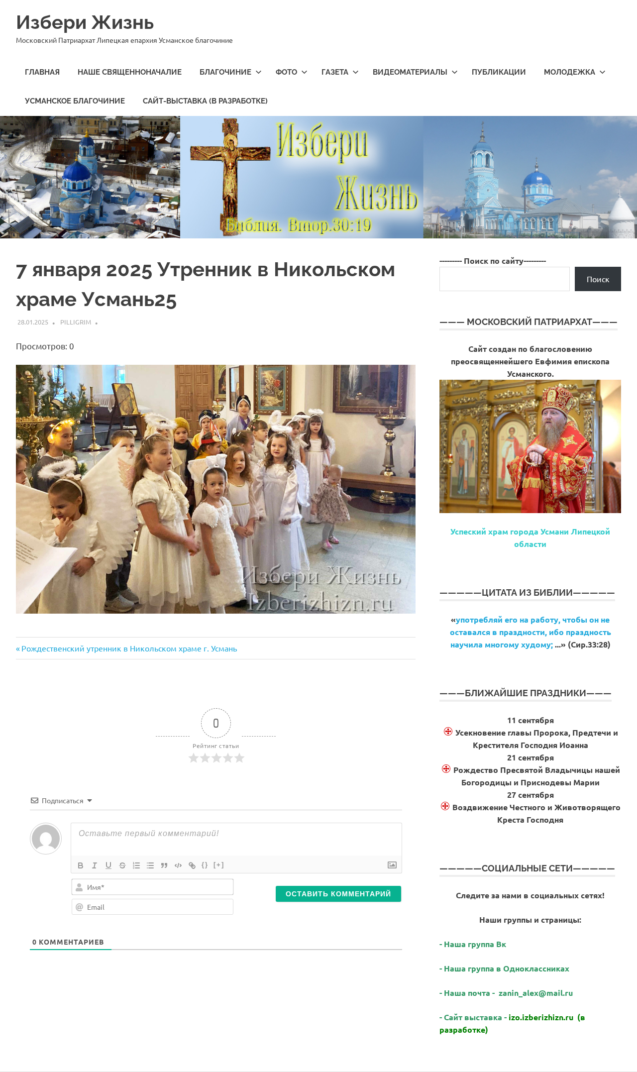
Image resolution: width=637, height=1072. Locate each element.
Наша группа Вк (476, 944)
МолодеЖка (569, 72)
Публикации (499, 72)
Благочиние (225, 72)
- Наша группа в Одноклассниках (504, 968)
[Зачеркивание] (122, 865)
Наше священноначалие (130, 72)
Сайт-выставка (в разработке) (205, 101)
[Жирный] (81, 865)
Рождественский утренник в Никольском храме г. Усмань (129, 648)
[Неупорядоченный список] (150, 865)
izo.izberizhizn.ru (541, 1017)
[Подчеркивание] (108, 865)
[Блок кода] (178, 865)
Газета (334, 72)
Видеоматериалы (410, 72)
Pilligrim (75, 322)
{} (205, 864)
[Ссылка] (192, 865)
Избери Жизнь (85, 22)
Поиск (598, 279)
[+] (218, 864)
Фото (286, 72)
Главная (42, 72)
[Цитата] (164, 865)
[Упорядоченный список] (136, 865)
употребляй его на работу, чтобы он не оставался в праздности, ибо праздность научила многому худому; (530, 631)
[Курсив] (95, 865)
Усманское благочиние (75, 101)
